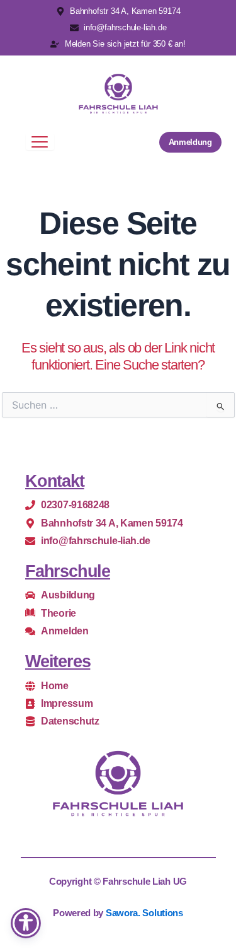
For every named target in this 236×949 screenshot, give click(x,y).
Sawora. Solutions (144, 913)
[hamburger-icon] (40, 142)
